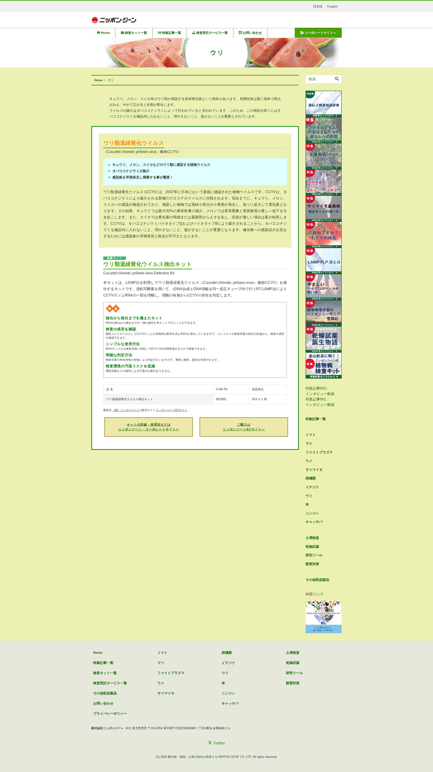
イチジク (312, 487)
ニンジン (312, 513)
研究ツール (314, 555)
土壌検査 (312, 538)
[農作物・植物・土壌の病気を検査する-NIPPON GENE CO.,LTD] (113, 19)
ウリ (309, 496)
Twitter (218, 743)
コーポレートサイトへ (320, 33)
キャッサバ (314, 522)
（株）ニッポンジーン (125, 410)
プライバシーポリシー (110, 713)
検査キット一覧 (135, 33)
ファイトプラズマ (319, 452)
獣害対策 (312, 564)
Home (105, 33)
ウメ (309, 461)
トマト (311, 435)
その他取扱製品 (317, 580)
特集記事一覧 (171, 33)
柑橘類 (311, 478)
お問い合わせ (252, 33)
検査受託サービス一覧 (211, 33)
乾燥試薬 (312, 546)
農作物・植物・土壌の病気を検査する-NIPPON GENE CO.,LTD (209, 756)
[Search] (336, 79)
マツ (309, 443)
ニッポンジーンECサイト (171, 410)
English (332, 6)
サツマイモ (314, 470)
